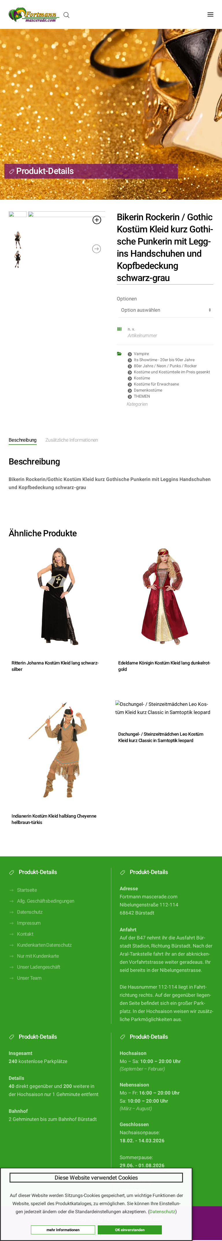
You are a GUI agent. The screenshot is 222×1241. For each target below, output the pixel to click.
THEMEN (142, 396)
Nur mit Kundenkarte (38, 956)
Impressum (29, 923)
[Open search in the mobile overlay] (66, 14)
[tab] (18, 440)
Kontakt (25, 934)
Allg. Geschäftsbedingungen (45, 901)
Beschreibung (23, 440)
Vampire (141, 353)
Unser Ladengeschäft (38, 967)
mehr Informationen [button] (63, 1230)
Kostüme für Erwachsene (156, 384)
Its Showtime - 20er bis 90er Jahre (164, 359)
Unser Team (29, 978)
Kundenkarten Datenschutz (44, 945)
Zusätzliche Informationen (71, 440)
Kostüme (142, 378)
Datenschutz (29, 912)
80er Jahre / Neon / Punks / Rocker (165, 366)
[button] (210, 14)
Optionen (127, 299)
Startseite (27, 890)
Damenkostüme (148, 390)
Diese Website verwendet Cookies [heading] (96, 1177)
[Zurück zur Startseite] (34, 14)
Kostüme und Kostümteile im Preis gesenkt (172, 372)
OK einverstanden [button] (130, 1230)
